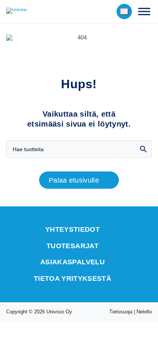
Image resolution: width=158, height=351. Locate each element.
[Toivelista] (106, 11)
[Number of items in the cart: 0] (124, 11)
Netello (144, 312)
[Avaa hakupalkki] (90, 11)
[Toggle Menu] (144, 11)
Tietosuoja (120, 312)
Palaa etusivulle (74, 180)
